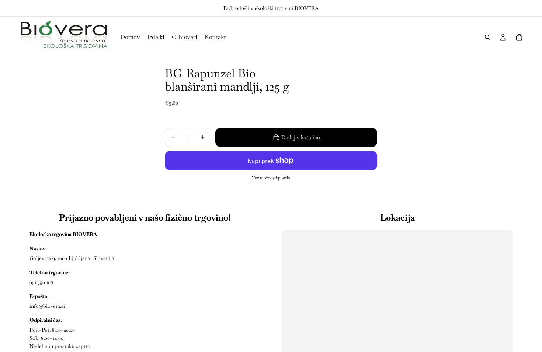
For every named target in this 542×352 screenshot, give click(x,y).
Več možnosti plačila (271, 177)
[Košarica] (519, 37)
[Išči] (487, 37)
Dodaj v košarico (300, 137)
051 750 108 (41, 282)
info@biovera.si (47, 306)
